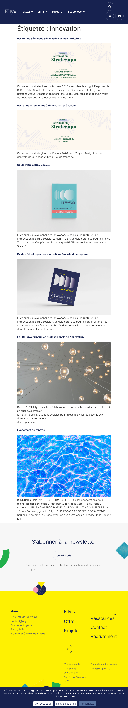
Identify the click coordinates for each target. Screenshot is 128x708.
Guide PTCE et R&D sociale (33, 164)
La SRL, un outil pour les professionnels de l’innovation (50, 336)
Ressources (74, 11)
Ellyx (26, 11)
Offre (40, 11)
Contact (99, 627)
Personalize (87, 703)
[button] (70, 611)
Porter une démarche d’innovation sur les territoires (49, 38)
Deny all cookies (66, 703)
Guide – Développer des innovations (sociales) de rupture (52, 254)
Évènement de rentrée (31, 429)
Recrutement (104, 636)
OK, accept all (43, 703)
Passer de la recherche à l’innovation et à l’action (46, 105)
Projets (57, 11)
